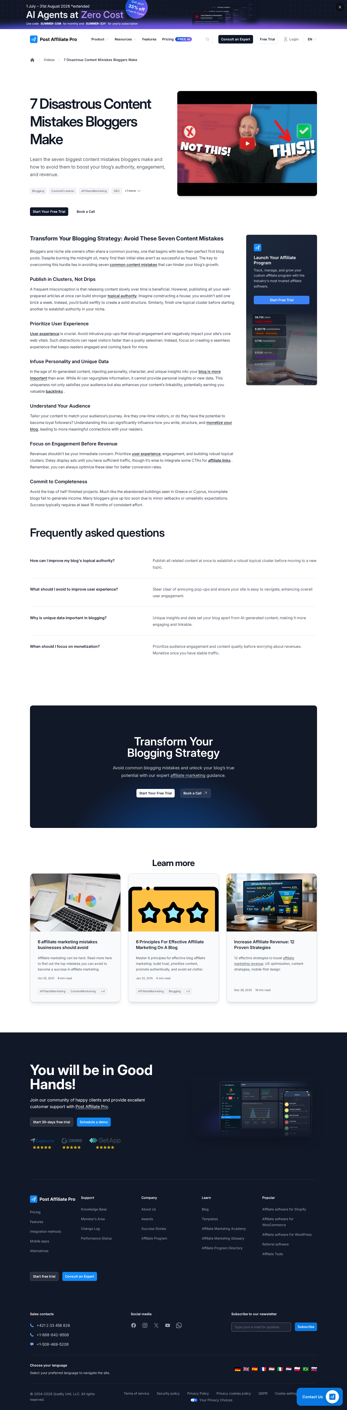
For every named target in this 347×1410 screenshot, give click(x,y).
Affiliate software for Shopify (284, 1209)
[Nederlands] (289, 1369)
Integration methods (45, 1231)
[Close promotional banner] (340, 7)
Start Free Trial (282, 300)
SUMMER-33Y (96, 23)
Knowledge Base (94, 1209)
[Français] (263, 1369)
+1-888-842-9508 (53, 1334)
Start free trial (44, 1276)
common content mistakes (133, 264)
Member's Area (93, 1219)
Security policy (168, 1393)
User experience (44, 333)
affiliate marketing (187, 775)
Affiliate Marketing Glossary (223, 1238)
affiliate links (219, 460)
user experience (146, 453)
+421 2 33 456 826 (53, 1325)
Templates (210, 1219)
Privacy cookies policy (233, 1393)
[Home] (32, 59)
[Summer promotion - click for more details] (173, 14)
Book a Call (86, 211)
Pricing (35, 1212)
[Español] (255, 1369)
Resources (123, 39)
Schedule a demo (94, 1122)
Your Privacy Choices (215, 1400)
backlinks (54, 391)
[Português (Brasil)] (306, 1369)
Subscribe (306, 1327)
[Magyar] (272, 1369)
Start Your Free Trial (49, 211)
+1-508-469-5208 (53, 1344)
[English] (246, 1369)
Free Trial (267, 39)
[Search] (210, 39)
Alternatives (39, 1251)
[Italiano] (280, 1369)
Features (36, 1222)
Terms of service (136, 1393)
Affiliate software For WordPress (287, 1234)
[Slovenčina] (314, 1369)
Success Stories (153, 1229)
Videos (49, 60)
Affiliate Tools (272, 1254)
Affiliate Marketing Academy (224, 1229)
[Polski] (297, 1369)
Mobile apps (39, 1241)
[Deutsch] (238, 1369)
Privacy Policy (198, 1393)
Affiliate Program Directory (222, 1248)
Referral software (275, 1244)
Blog (205, 1209)
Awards (147, 1219)
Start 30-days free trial (51, 1122)
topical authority (122, 295)
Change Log (90, 1229)
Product (97, 39)
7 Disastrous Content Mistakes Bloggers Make (100, 60)
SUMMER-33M (51, 23)
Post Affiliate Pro (92, 1106)
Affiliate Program (154, 1238)
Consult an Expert (235, 39)
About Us (148, 1209)
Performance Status (96, 1238)
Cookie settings (287, 1393)
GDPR (262, 1393)
